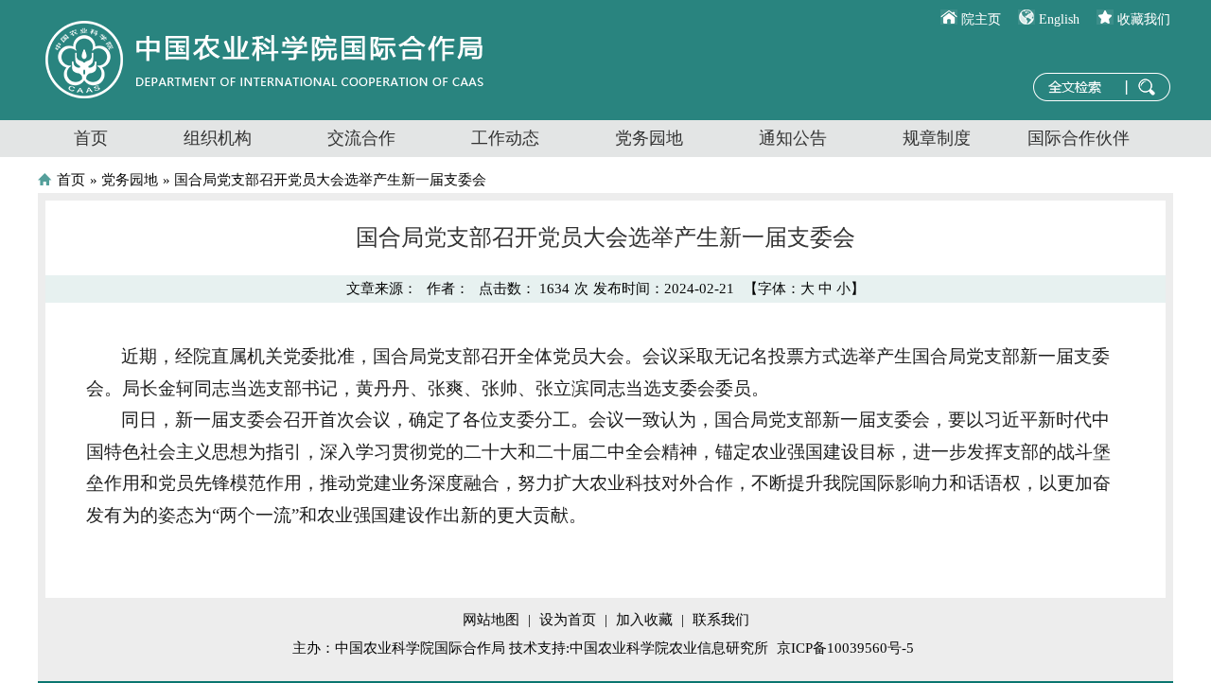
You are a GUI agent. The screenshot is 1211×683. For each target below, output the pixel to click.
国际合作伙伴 (1078, 138)
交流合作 (361, 138)
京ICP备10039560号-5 (845, 648)
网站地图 (491, 619)
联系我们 (721, 619)
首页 (91, 138)
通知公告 (793, 138)
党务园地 (649, 138)
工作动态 (505, 138)
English (1059, 19)
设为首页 (567, 619)
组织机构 (218, 138)
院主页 (981, 19)
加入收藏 (644, 619)
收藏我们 (1143, 19)
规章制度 (937, 138)
